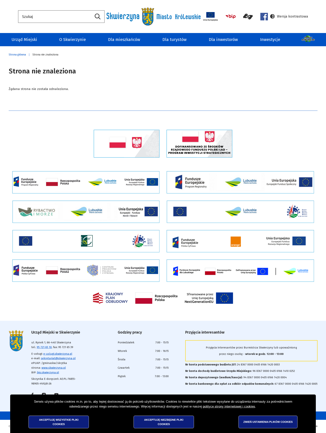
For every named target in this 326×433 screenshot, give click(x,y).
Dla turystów (174, 39)
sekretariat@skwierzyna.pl (58, 358)
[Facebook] (264, 16)
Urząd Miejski (24, 39)
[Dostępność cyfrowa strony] (248, 16)
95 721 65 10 (44, 347)
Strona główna (17, 54)
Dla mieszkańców (124, 39)
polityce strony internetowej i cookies (229, 406)
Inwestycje (270, 39)
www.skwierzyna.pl (54, 367)
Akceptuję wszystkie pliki (58, 421)
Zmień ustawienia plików (268, 421)
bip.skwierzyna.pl (48, 372)
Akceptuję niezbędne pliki (163, 421)
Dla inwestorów (223, 39)
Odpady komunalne (309, 39)
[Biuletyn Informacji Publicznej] (230, 16)
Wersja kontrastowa (289, 16)
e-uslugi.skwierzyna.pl (57, 353)
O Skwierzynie (72, 39)
